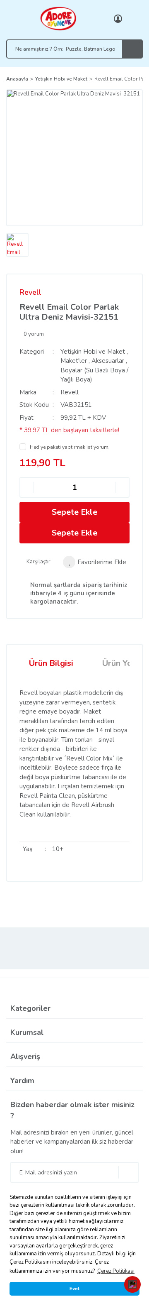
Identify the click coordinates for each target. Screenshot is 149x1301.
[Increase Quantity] (122, 487)
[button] (132, 1284)
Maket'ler (73, 361)
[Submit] (128, 1172)
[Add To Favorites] (94, 562)
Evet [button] (74, 1288)
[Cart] (134, 18)
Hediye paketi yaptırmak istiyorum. (70, 447)
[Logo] (58, 18)
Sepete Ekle (74, 512)
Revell (30, 292)
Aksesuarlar (107, 361)
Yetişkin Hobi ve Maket (92, 351)
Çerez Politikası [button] (116, 1271)
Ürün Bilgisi (51, 663)
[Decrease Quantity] (26, 487)
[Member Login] (118, 19)
